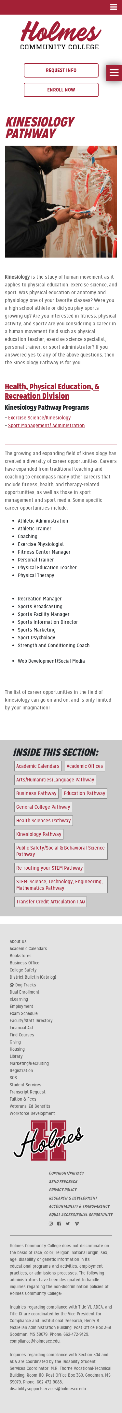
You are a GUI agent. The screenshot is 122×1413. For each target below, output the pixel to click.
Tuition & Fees (23, 1099)
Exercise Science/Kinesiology (39, 418)
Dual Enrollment (24, 992)
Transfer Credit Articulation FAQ (50, 902)
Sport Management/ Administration (46, 425)
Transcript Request (28, 1092)
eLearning (19, 999)
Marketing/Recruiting (29, 1064)
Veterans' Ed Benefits (30, 1106)
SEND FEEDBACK (63, 1181)
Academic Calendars (38, 766)
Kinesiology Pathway (38, 834)
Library (16, 1056)
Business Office (24, 963)
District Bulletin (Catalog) (33, 977)
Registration (21, 1071)
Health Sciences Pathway (43, 820)
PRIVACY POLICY (62, 1189)
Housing (17, 1049)
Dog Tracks (25, 985)
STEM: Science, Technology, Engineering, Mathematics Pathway (59, 884)
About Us (18, 942)
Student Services (25, 1085)
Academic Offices (85, 766)
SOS (13, 1078)
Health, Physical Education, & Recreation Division (52, 391)
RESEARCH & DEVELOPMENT (73, 1198)
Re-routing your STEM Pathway (49, 868)
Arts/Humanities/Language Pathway (55, 780)
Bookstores (21, 956)
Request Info (61, 70)
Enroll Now (61, 89)
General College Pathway (43, 807)
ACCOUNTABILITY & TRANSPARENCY (79, 1206)
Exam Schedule (24, 1014)
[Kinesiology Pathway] (61, 34)
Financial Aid (21, 1028)
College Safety (23, 970)
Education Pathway (84, 793)
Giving (15, 1042)
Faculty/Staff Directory (31, 1021)
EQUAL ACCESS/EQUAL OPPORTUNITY (80, 1214)
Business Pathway (36, 793)
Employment (21, 1006)
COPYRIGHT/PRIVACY (66, 1173)
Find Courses (22, 1035)
